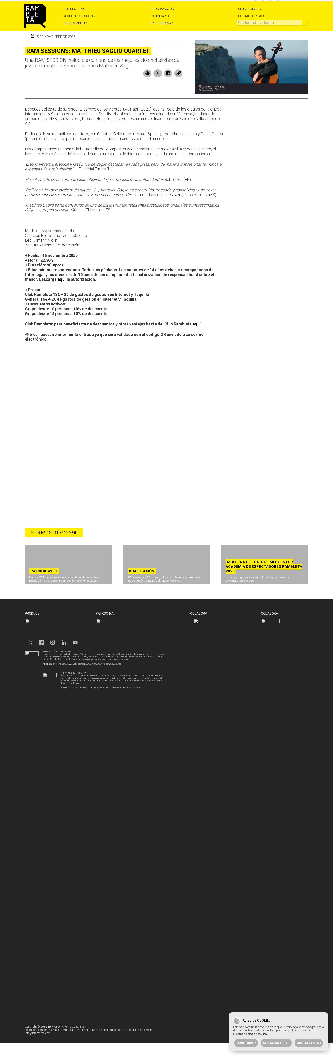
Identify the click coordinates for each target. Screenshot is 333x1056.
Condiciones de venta (140, 1029)
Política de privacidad (89, 1029)
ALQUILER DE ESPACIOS (79, 16)
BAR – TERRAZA (162, 23)
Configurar (246, 1043)
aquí (62, 279)
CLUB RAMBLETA (250, 8)
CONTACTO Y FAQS (251, 16)
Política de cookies (114, 1029)
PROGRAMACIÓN (162, 8)
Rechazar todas (276, 1043)
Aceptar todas (309, 1043)
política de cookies (255, 1034)
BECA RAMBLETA (75, 23)
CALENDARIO (160, 16)
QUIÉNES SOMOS (75, 8)
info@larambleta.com (38, 1033)
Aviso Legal (68, 1029)
